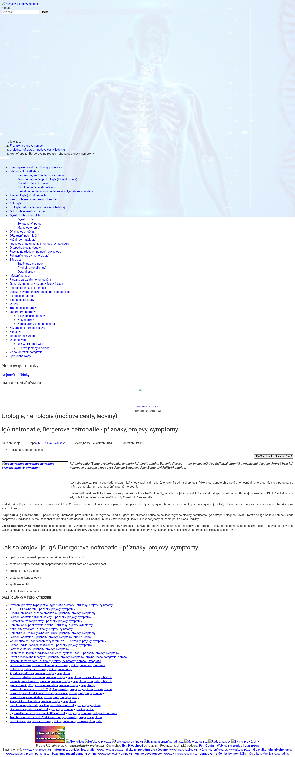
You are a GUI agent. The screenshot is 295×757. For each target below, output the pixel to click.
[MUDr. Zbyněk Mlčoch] (50, 741)
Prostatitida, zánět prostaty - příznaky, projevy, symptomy (46, 621)
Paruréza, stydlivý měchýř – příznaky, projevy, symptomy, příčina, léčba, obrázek (61, 677)
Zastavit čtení (284, 456)
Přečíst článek (264, 456)
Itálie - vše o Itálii (250, 753)
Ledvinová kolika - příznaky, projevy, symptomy (39, 649)
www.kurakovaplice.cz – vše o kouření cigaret (198, 749)
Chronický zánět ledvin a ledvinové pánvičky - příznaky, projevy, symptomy (57, 693)
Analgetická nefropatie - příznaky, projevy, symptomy (43, 701)
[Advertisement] (147, 105)
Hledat (6, 8)
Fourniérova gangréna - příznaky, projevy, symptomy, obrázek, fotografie (56, 721)
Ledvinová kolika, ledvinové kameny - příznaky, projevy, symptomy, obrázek (57, 665)
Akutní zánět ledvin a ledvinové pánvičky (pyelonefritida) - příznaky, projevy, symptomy (64, 653)
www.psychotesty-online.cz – (130, 753)
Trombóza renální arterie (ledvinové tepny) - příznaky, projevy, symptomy (56, 717)
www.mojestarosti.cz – (132, 749)
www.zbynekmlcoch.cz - (59, 749)
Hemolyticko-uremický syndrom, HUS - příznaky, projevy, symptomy (52, 633)
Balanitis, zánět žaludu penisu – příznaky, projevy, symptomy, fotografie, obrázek (61, 681)
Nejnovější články (16, 374)
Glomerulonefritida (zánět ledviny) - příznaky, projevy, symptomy (50, 617)
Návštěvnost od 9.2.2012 (147, 406)
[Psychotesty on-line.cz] (127, 741)
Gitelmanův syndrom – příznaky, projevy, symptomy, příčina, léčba (52, 709)
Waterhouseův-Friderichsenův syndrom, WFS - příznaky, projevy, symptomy (58, 641)
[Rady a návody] (219, 741)
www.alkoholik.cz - (260, 749)
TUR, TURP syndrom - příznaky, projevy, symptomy (42, 609)
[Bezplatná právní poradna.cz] (164, 741)
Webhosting (229, 745)
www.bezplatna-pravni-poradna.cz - (51, 753)
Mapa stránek (252, 745)
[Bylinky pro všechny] (245, 741)
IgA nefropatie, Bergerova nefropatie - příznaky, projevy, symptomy (52, 685)
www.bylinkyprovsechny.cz (180, 753)
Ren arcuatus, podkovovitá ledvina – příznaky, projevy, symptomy (51, 625)
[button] (8, 44)
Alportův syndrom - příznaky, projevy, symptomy (40, 673)
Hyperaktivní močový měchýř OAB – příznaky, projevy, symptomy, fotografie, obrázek (63, 713)
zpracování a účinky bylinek (219, 753)
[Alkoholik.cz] (75, 741)
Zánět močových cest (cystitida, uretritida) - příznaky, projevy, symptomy (55, 705)
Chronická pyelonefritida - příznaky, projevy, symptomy (44, 697)
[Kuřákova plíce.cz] (98, 741)
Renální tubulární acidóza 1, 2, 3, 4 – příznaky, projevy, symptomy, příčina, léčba (61, 689)
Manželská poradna (275, 753)
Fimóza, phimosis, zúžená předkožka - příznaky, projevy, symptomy (52, 613)
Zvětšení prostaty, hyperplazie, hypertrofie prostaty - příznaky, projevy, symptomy (61, 605)
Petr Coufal (207, 745)
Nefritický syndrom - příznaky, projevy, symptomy (41, 669)
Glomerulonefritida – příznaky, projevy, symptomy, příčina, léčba (50, 637)
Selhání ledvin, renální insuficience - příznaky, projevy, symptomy (51, 645)
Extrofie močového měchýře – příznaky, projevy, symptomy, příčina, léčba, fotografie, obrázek (69, 657)
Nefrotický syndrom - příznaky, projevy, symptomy (41, 629)
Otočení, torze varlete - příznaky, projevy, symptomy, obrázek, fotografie (55, 661)
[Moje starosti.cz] (196, 741)
